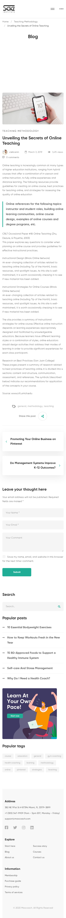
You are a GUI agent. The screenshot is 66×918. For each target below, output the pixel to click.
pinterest (21, 770)
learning (30, 763)
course (8, 756)
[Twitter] (15, 827)
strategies (37, 770)
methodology (35, 406)
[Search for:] (33, 606)
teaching (49, 406)
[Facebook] (6, 827)
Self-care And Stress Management (30, 668)
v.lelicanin (13, 152)
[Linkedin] (32, 827)
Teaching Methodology (26, 22)
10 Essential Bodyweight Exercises (29, 627)
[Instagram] (23, 827)
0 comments (12, 157)
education (22, 756)
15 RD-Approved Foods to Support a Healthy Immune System (31, 656)
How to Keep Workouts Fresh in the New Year (33, 640)
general (22, 406)
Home (5, 22)
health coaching (12, 763)
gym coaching (54, 756)
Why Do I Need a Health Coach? (28, 678)
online (8, 770)
